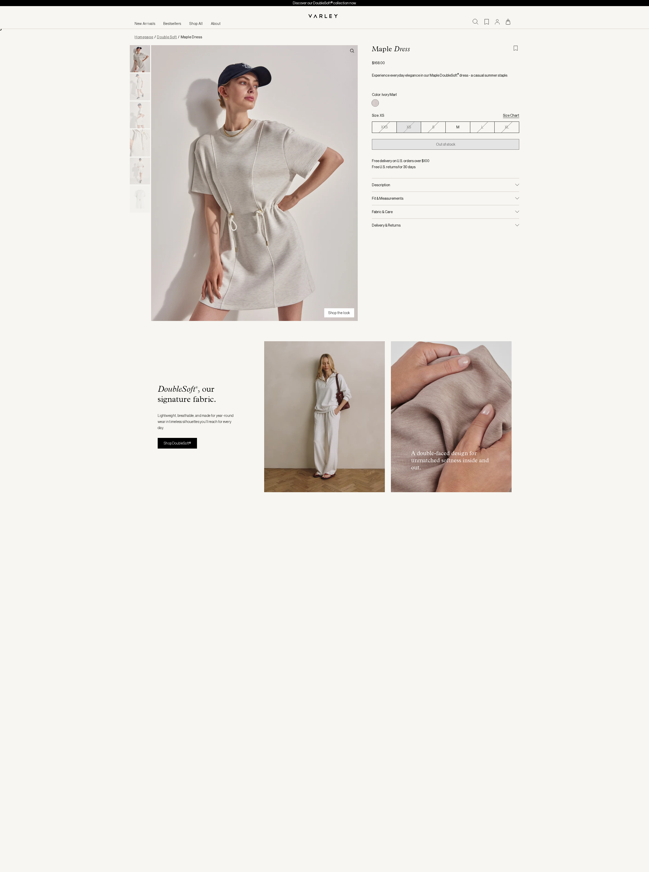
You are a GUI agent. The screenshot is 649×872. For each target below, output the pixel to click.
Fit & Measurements (387, 198)
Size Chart (511, 115)
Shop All (196, 24)
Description (381, 185)
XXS (384, 127)
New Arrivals (145, 24)
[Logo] (324, 16)
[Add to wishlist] (516, 48)
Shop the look (339, 313)
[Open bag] (508, 22)
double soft (167, 37)
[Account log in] (497, 22)
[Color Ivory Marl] (375, 103)
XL (507, 127)
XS (409, 127)
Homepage (144, 37)
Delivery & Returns (386, 225)
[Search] (475, 22)
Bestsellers (172, 24)
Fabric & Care (382, 212)
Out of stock (445, 144)
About (216, 24)
